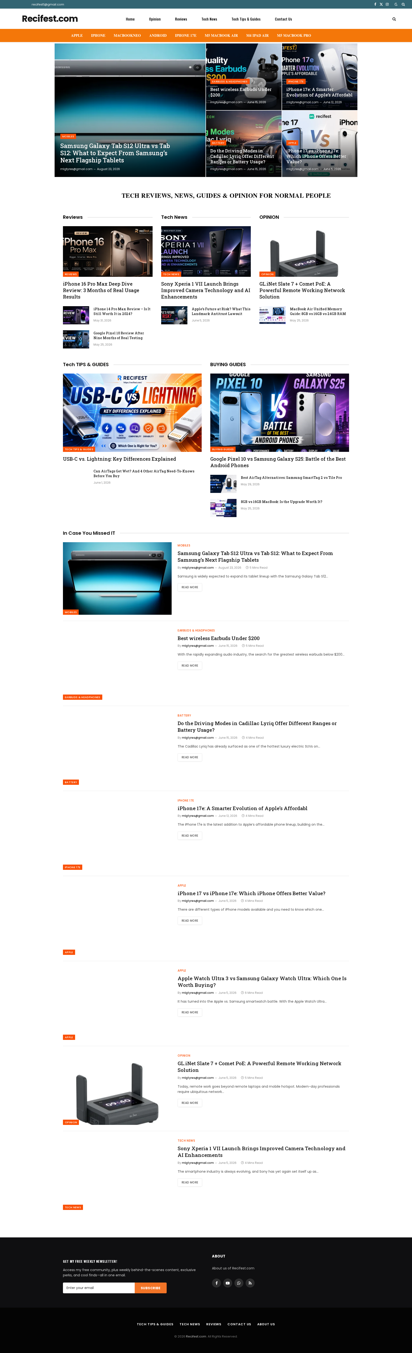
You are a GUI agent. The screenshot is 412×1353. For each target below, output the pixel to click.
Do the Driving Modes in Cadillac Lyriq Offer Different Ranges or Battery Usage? (242, 156)
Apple (77, 35)
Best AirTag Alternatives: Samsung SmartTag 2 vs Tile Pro (291, 477)
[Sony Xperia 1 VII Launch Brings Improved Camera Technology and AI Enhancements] (206, 251)
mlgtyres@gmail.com (76, 169)
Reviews (181, 18)
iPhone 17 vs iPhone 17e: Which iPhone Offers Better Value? (316, 156)
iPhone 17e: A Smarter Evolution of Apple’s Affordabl (319, 92)
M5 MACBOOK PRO (294, 35)
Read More (190, 587)
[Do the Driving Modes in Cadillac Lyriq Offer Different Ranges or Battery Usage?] (244, 144)
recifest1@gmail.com (48, 4)
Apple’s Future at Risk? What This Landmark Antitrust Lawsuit (221, 311)
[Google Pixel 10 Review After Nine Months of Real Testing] (76, 339)
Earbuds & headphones (230, 81)
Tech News (209, 18)
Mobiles (68, 136)
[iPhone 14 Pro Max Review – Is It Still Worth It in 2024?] (76, 315)
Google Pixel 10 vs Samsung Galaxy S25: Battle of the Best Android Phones (278, 462)
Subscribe (151, 1288)
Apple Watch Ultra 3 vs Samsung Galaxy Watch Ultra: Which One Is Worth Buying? (262, 982)
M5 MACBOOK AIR (221, 35)
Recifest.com (196, 1336)
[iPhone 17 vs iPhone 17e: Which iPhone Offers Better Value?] (320, 144)
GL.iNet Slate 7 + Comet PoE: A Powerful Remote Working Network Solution (302, 290)
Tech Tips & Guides (246, 18)
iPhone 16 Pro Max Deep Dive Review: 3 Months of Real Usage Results (101, 290)
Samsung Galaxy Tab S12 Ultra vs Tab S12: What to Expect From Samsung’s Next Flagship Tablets (115, 153)
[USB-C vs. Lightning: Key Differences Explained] (132, 413)
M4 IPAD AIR (257, 35)
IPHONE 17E (185, 35)
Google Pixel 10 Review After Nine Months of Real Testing (118, 335)
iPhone (98, 35)
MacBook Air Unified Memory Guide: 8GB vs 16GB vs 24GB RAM (318, 311)
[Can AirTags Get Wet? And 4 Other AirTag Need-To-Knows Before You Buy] (76, 477)
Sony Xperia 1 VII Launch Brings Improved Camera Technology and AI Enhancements (205, 290)
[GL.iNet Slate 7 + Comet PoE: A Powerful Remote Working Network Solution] (304, 251)
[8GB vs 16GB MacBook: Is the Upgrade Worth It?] (223, 508)
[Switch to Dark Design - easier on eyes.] (396, 4)
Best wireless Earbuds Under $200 (241, 92)
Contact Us (283, 18)
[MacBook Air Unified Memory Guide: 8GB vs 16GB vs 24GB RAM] (272, 315)
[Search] (403, 4)
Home (130, 18)
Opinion (155, 18)
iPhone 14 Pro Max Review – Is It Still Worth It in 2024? (121, 311)
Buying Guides (223, 449)
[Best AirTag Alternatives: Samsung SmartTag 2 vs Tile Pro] (223, 484)
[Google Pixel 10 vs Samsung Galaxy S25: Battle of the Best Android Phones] (279, 413)
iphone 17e (296, 81)
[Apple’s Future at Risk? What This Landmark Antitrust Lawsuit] (174, 315)
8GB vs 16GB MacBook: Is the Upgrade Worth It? (281, 501)
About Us (266, 1324)
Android (158, 35)
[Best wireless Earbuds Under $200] (244, 76)
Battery (218, 143)
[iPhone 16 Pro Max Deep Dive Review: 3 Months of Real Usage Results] (108, 251)
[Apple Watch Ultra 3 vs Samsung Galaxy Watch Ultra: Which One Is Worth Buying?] (117, 1003)
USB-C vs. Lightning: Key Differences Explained (119, 459)
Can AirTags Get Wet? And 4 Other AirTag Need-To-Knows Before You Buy (143, 473)
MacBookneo (127, 35)
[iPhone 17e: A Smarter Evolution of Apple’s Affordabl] (320, 76)
